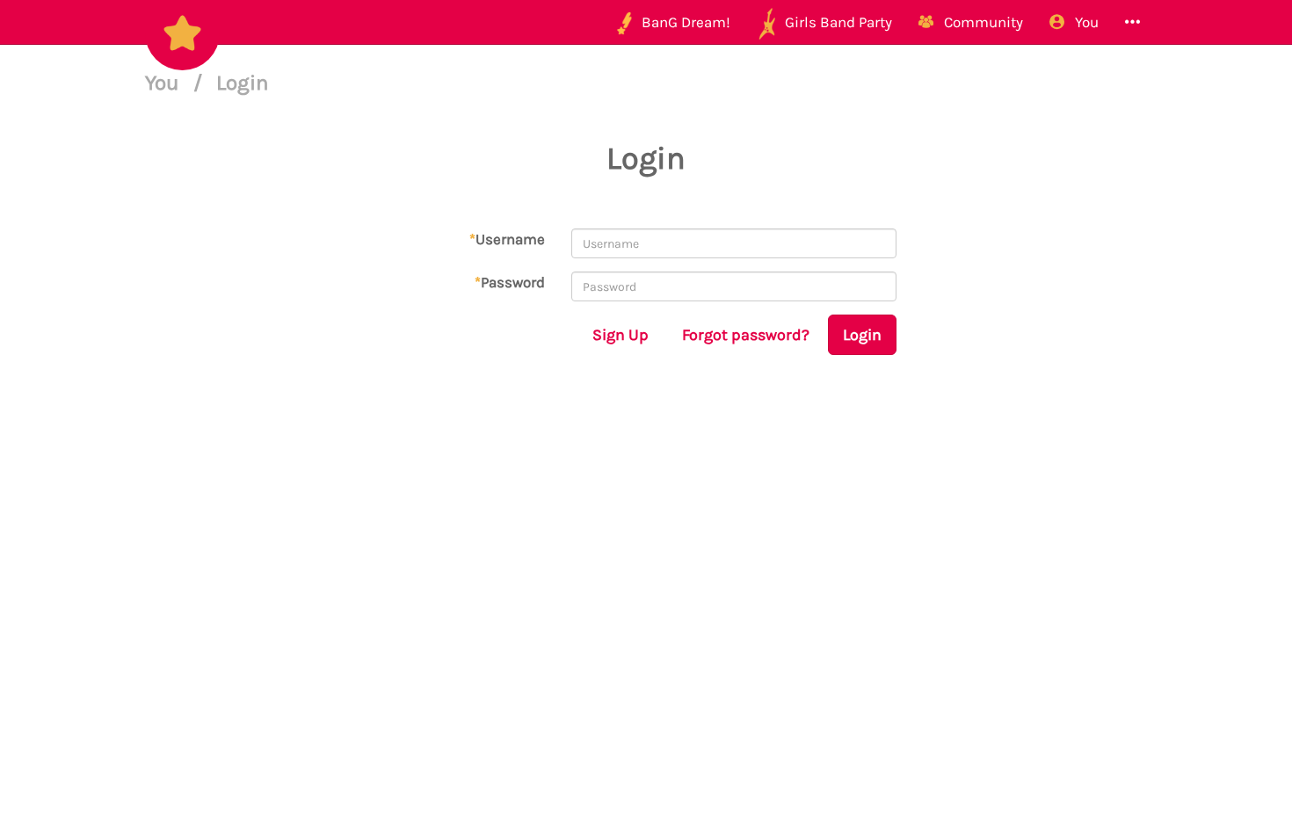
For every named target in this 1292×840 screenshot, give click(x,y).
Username (507, 239)
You (165, 82)
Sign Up (620, 334)
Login (862, 334)
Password (510, 282)
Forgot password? (745, 334)
